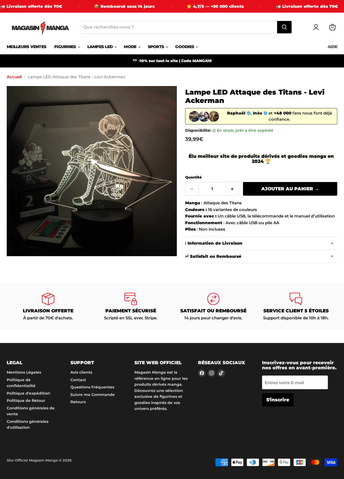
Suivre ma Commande (92, 394)
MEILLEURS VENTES (26, 46)
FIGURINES (65, 46)
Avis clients (81, 372)
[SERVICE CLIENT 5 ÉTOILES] (296, 307)
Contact (78, 379)
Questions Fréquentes (92, 387)
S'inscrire (277, 399)
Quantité (193, 177)
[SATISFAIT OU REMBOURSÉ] (213, 307)
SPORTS (156, 46)
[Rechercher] (284, 27)
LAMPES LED (100, 46)
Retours (78, 401)
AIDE (332, 46)
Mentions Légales (24, 372)
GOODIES (185, 46)
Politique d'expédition (28, 393)
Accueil (14, 76)
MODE (130, 46)
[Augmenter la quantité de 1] (232, 189)
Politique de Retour (26, 400)
